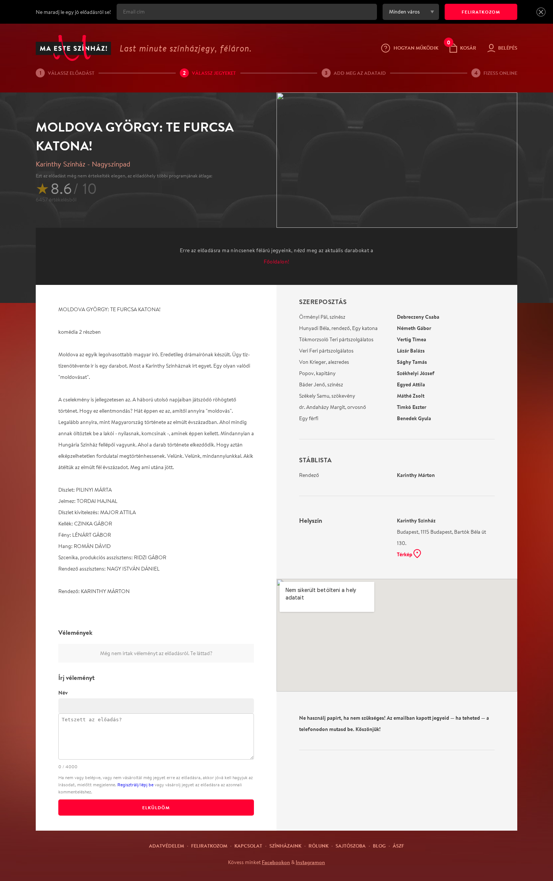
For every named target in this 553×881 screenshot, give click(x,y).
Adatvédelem (166, 845)
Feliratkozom (209, 845)
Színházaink (285, 845)
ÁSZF (398, 845)
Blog (379, 845)
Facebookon (276, 862)
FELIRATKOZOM (481, 12)
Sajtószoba (351, 845)
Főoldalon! (277, 261)
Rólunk (318, 845)
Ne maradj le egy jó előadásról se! (73, 12)
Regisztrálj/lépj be (135, 784)
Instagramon (310, 862)
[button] (540, 12)
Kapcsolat (248, 845)
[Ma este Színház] (73, 48)
